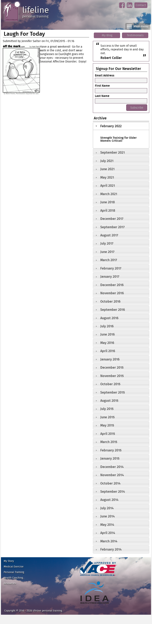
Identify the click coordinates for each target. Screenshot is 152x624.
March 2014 (108, 541)
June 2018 (107, 202)
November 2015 (112, 375)
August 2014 (109, 499)
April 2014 (107, 532)
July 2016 (107, 326)
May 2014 (107, 524)
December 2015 (111, 367)
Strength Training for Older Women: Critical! (118, 139)
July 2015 (106, 408)
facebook (122, 8)
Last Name (102, 96)
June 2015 (107, 417)
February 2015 (110, 450)
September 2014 (112, 491)
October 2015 (110, 383)
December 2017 (111, 218)
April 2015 (107, 433)
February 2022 (111, 126)
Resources (10, 583)
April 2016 (107, 350)
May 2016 (107, 342)
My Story (9, 561)
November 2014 (112, 474)
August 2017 (109, 235)
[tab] (121, 126)
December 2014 (112, 466)
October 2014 (110, 483)
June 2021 (107, 168)
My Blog (107, 35)
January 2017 (109, 276)
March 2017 (108, 259)
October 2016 (110, 301)
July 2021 (106, 160)
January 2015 (109, 458)
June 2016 (107, 334)
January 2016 (110, 359)
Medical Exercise (14, 566)
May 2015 (107, 425)
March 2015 (108, 441)
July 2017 (106, 243)
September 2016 (112, 309)
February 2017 (110, 268)
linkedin (129, 8)
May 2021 (107, 177)
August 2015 (109, 400)
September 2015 (112, 392)
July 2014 (107, 508)
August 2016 (109, 317)
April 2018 (107, 210)
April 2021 (107, 185)
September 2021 (112, 152)
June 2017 (107, 251)
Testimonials (135, 35)
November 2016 (112, 293)
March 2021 (108, 193)
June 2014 (107, 516)
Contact (141, 5)
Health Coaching (13, 578)
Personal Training (14, 572)
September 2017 (112, 227)
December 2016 (112, 284)
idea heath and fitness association (93, 605)
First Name (102, 85)
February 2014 (111, 549)
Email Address (104, 75)
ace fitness (85, 577)
